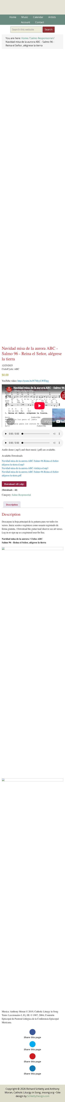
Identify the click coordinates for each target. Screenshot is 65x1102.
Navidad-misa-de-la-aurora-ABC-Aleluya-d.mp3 (25, 468)
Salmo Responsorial (41, 38)
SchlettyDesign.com (38, 1096)
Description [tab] (12, 504)
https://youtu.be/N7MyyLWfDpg (33, 380)
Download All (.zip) (14, 484)
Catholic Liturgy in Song (32, 7)
